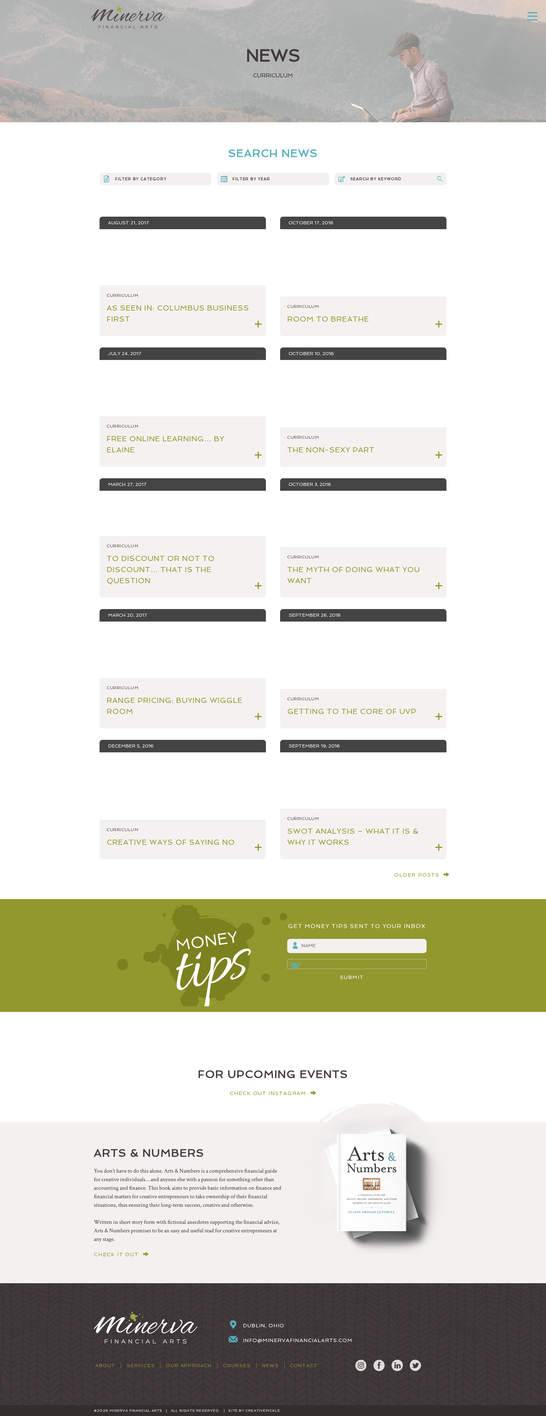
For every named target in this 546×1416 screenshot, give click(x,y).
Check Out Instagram (268, 1093)
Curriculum (122, 295)
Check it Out (116, 1254)
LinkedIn (397, 1365)
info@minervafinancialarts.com (297, 1340)
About (105, 1365)
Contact (304, 1365)
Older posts (416, 875)
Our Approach (189, 1365)
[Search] (440, 179)
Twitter (415, 1365)
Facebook (379, 1365)
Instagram (361, 1365)
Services (141, 1365)
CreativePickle (262, 1411)
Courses (237, 1365)
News (270, 1365)
